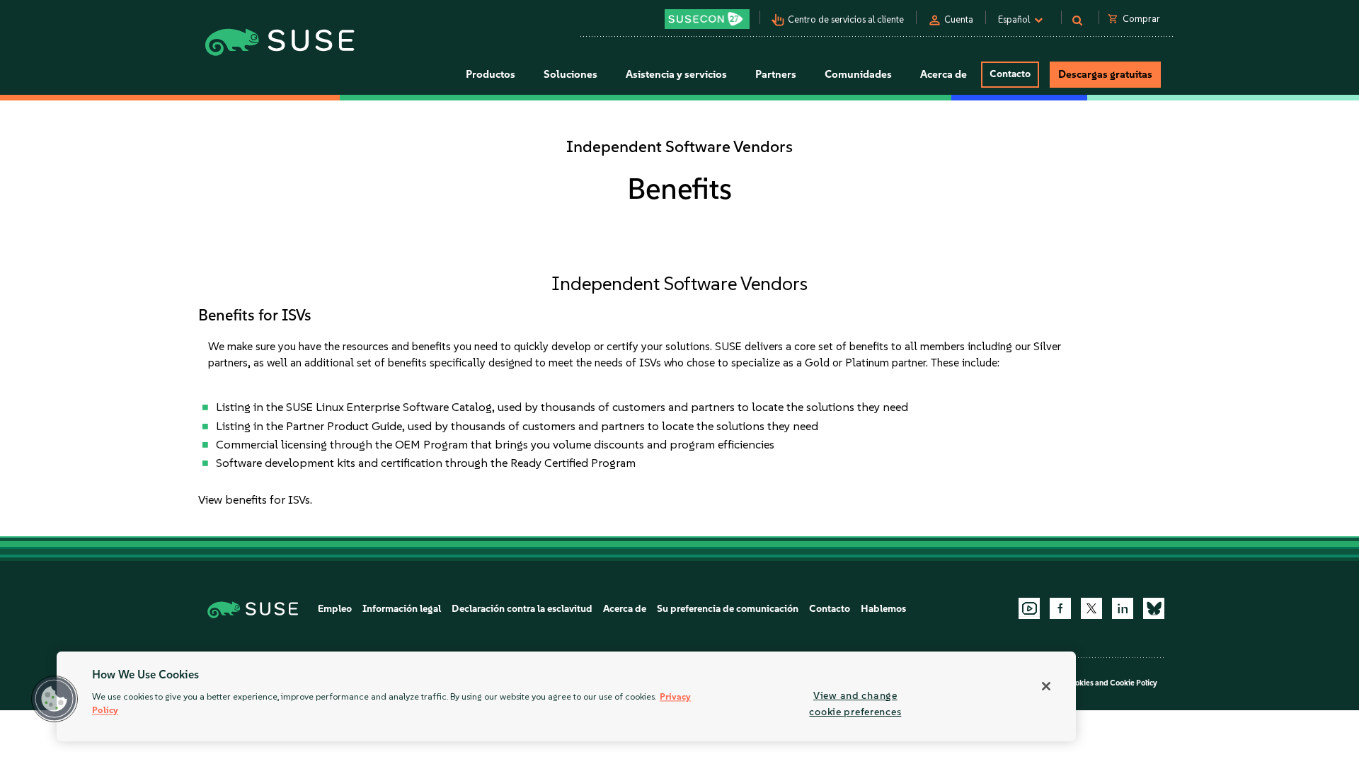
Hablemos (883, 609)
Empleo (335, 609)
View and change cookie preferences (855, 703)
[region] (566, 696)
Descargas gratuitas (1105, 74)
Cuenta (958, 19)
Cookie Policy (1133, 683)
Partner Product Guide (344, 426)
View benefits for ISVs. (255, 499)
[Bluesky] (1153, 608)
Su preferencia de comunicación (727, 609)
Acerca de (624, 609)
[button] (54, 699)
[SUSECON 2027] (707, 19)
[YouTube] (1029, 608)
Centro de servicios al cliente (846, 19)
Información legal (401, 609)
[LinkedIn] (1122, 608)
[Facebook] (1060, 608)
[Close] (1046, 686)
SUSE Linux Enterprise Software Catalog (389, 407)
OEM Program (431, 444)
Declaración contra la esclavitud (522, 609)
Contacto (1010, 74)
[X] (1091, 608)
